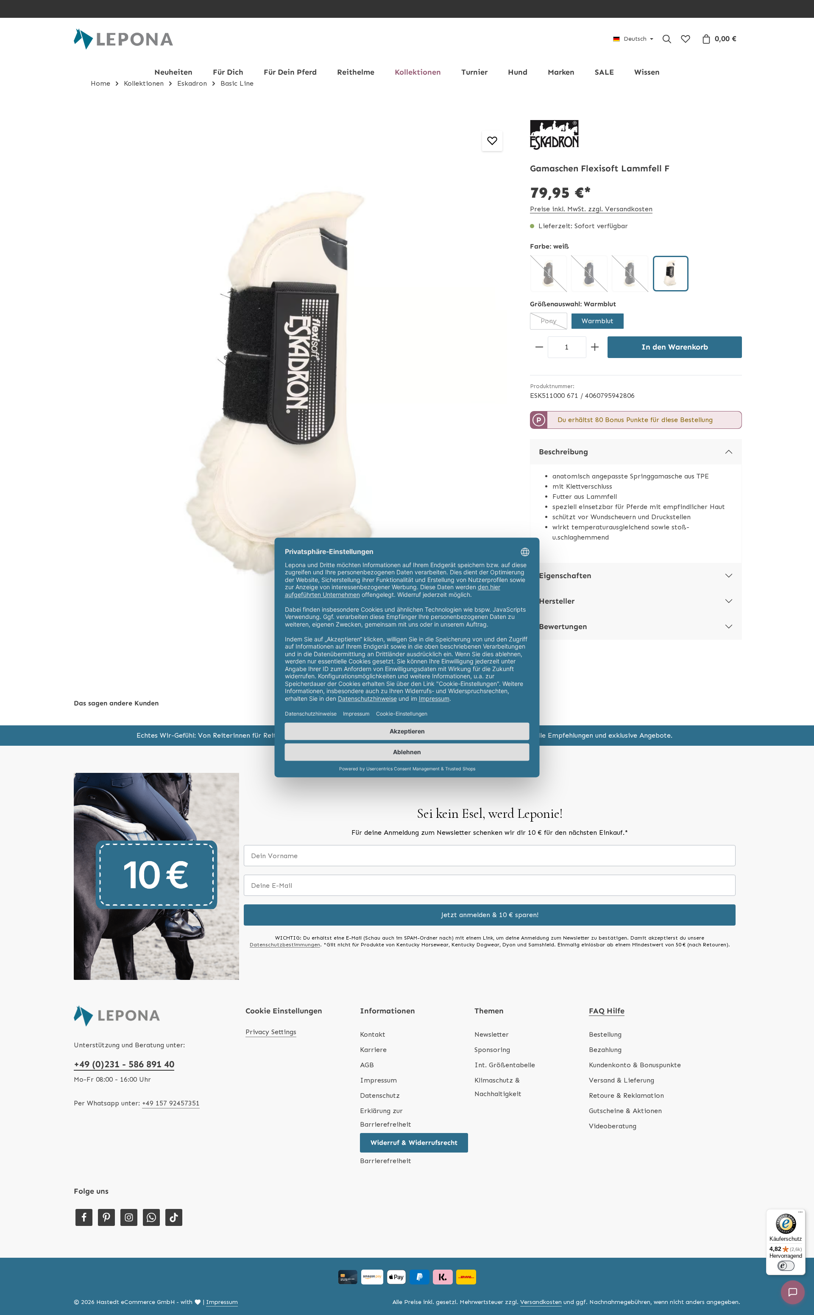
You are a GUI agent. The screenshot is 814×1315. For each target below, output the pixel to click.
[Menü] (800, 1214)
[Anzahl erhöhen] (595, 347)
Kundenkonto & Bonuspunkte (635, 1065)
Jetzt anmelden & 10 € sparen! (489, 915)
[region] (292, 389)
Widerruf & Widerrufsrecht (414, 1143)
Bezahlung (605, 1050)
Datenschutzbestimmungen (285, 945)
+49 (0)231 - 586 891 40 (124, 1064)
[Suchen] (666, 39)
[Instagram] (128, 1217)
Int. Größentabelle (504, 1065)
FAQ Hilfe (606, 1011)
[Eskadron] (554, 135)
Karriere (373, 1050)
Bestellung (605, 1034)
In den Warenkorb (674, 347)
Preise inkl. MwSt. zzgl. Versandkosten (591, 209)
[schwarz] (630, 273)
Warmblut (597, 321)
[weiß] (670, 273)
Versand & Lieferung (621, 1080)
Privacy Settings (270, 1032)
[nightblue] (589, 273)
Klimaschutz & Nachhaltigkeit (497, 1087)
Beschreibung (563, 451)
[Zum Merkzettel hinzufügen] (492, 141)
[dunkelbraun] (548, 273)
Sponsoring (492, 1050)
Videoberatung (612, 1126)
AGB (367, 1065)
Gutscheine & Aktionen (625, 1111)
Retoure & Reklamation (626, 1095)
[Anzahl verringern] (539, 347)
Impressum (378, 1080)
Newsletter (491, 1034)
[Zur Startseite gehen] (123, 39)
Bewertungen (563, 626)
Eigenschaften (565, 575)
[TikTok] (173, 1217)
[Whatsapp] (151, 1217)
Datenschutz (380, 1095)
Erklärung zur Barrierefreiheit (385, 1117)
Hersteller (556, 601)
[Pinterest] (106, 1217)
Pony (554, 323)
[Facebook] (83, 1217)
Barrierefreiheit (385, 1161)
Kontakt (372, 1034)
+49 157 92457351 (171, 1103)
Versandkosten (541, 1302)
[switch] (786, 1266)
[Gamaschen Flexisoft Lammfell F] (292, 389)
